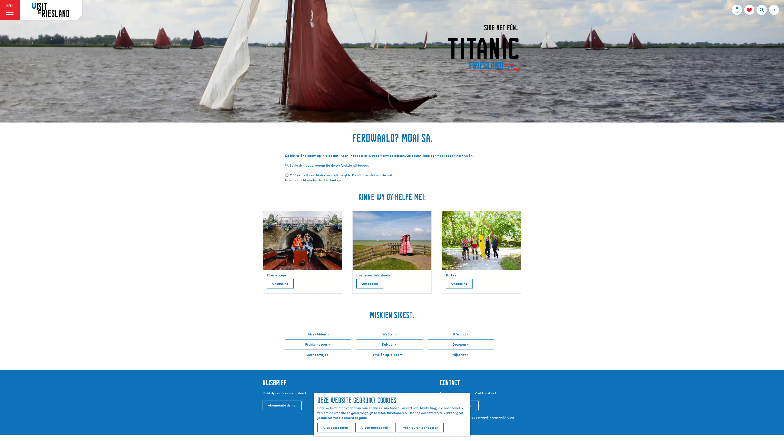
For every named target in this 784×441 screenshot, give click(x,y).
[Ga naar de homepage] (50, 10)
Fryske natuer (316, 344)
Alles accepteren (335, 428)
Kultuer (388, 344)
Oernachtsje (316, 355)
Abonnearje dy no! (282, 405)
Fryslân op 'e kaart (388, 355)
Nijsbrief (459, 355)
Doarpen (459, 344)
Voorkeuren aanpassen (420, 428)
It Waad (459, 334)
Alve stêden (317, 334)
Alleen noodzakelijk (376, 428)
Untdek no (280, 284)
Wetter (388, 334)
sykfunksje (344, 165)
